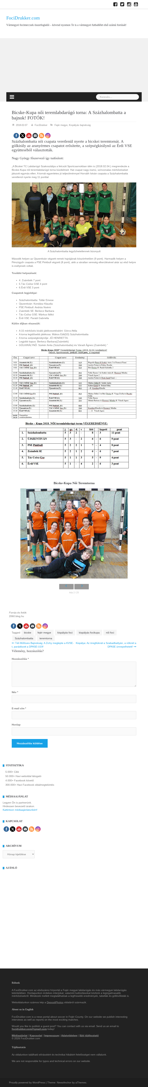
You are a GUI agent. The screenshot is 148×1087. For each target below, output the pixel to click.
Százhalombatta (24, 638)
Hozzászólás (20, 658)
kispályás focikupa (89, 632)
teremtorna (46, 638)
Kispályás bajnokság (80, 125)
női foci (110, 632)
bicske (27, 632)
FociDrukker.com (23, 18)
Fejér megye (61, 125)
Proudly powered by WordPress (27, 1082)
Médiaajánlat (19, 1035)
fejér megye (44, 632)
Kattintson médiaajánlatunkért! (20, 809)
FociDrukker (41, 125)
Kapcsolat (36, 1035)
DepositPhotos (55, 1002)
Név (15, 692)
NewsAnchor (64, 1082)
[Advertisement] (74, 65)
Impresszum (51, 1035)
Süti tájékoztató (89, 1035)
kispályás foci (65, 632)
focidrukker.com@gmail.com (29, 1029)
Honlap (16, 724)
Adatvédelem (69, 1035)
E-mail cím (19, 708)
